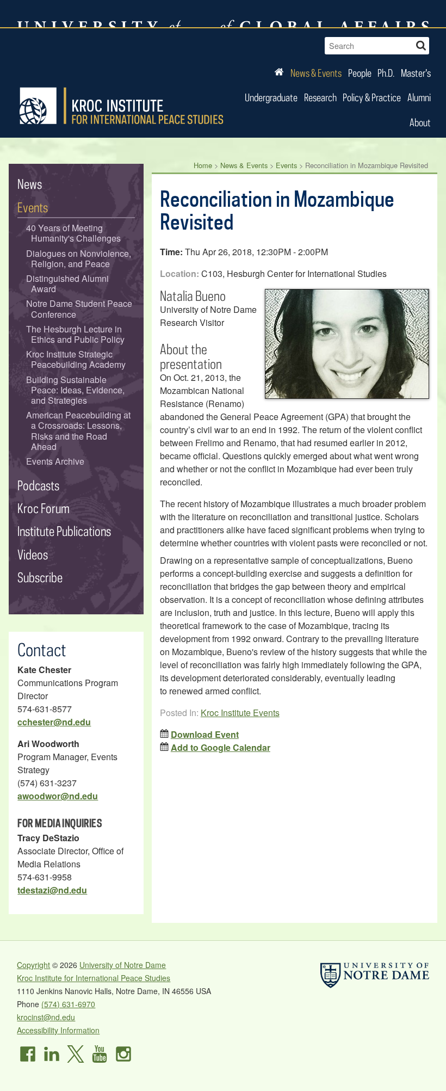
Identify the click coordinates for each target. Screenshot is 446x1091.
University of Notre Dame (122, 964)
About (420, 122)
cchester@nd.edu (54, 722)
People (359, 72)
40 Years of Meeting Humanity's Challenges (73, 233)
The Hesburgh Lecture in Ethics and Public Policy (75, 334)
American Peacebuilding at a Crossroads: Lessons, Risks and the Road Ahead (78, 431)
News (29, 184)
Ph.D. (385, 72)
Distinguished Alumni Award (67, 283)
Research (320, 97)
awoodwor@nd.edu (57, 796)
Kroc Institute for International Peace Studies (121, 106)
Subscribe (40, 577)
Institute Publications (64, 531)
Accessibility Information (58, 1030)
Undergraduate (271, 97)
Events (286, 165)
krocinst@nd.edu (46, 1017)
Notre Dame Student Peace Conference (79, 308)
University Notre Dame (99, 13)
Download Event (205, 734)
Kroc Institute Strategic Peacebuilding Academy (76, 359)
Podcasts (38, 485)
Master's (416, 72)
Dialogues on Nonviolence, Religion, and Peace (78, 258)
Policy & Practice (372, 97)
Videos (32, 554)
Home (203, 165)
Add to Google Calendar (220, 747)
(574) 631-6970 (68, 1003)
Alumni (419, 97)
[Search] (421, 44)
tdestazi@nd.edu (52, 890)
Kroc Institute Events (240, 712)
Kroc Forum (43, 508)
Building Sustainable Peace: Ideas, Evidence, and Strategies (75, 390)
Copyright (33, 964)
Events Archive (55, 461)
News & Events (316, 72)
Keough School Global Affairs (325, 13)
